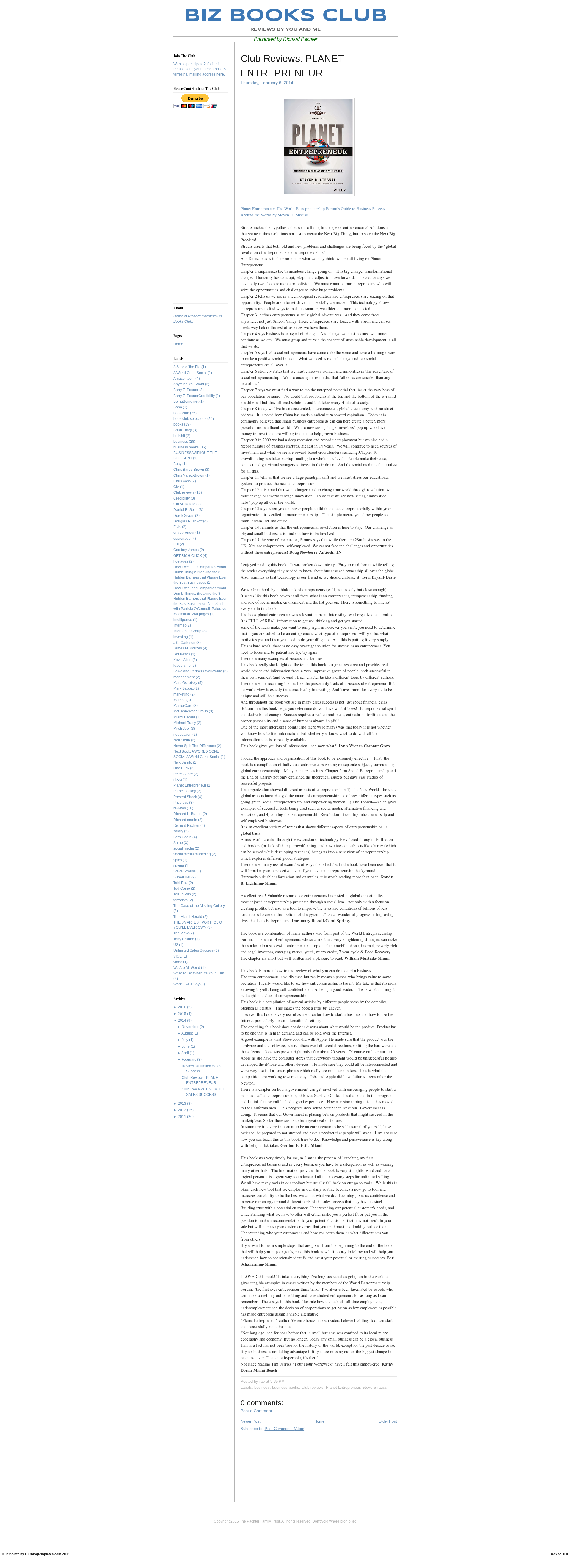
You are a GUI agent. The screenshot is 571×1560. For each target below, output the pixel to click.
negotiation (182, 734)
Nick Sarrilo (183, 762)
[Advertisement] (191, 206)
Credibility (182, 498)
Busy (177, 464)
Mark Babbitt (183, 688)
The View (181, 933)
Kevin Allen (182, 660)
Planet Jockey (185, 791)
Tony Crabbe (184, 939)
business (181, 441)
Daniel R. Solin (186, 509)
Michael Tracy (185, 723)
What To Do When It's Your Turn (198, 973)
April (185, 1053)
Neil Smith (182, 740)
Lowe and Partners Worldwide (198, 671)
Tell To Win (182, 894)
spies (178, 860)
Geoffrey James (186, 550)
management (184, 677)
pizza (178, 779)
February (189, 1059)
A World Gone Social (190, 373)
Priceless (181, 802)
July (185, 1040)
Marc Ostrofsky (185, 683)
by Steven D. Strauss (289, 215)
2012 (182, 1110)
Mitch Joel (182, 728)
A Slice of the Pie (187, 367)
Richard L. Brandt (188, 814)
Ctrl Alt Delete (184, 504)
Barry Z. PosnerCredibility (194, 396)
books (178, 424)
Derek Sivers (184, 515)
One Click (181, 768)
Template (12, 1554)
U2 (176, 945)
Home (178, 344)
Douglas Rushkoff (188, 521)
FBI (176, 544)
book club (181, 413)
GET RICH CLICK (188, 556)
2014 (182, 1020)
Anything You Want (189, 384)
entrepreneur (184, 532)
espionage (182, 538)
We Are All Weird (187, 967)
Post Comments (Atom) (285, 1428)
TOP (565, 1554)
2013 (182, 1103)
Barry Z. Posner (186, 390)
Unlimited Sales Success (193, 950)
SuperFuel (182, 877)
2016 (182, 1007)
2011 (182, 1116)
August (187, 1033)
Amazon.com (184, 378)
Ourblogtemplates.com (43, 1554)
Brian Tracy (183, 430)
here (220, 74)
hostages (181, 561)
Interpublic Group (187, 631)
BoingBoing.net (186, 401)
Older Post (388, 1421)
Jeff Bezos (182, 654)
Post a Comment (256, 1410)
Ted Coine (182, 888)
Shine (178, 843)
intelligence (183, 620)
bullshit (179, 436)
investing (181, 637)
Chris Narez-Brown (189, 475)
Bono (178, 407)
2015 (182, 1014)
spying (179, 865)
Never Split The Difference (195, 746)
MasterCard (183, 705)
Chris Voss (182, 481)
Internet (179, 625)
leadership (182, 665)
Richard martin (185, 820)
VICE (178, 956)
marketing (181, 694)
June (186, 1046)
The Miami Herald (188, 917)
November (190, 1027)
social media (184, 848)
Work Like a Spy (186, 984)
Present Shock (185, 797)
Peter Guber (183, 774)
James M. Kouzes (188, 648)
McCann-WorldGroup (191, 711)
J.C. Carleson (184, 642)
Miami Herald (184, 717)
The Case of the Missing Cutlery (199, 906)
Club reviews (184, 492)
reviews (180, 808)
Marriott (179, 700)
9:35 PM (277, 1381)
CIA (176, 487)
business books (186, 447)
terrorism (181, 900)
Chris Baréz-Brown (189, 469)
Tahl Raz (181, 883)
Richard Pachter (186, 825)
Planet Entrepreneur (190, 785)
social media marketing (192, 854)
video (178, 962)
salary (178, 831)
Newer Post (251, 1421)
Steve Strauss (185, 871)
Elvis (177, 527)
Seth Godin (182, 837)
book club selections (190, 418)
